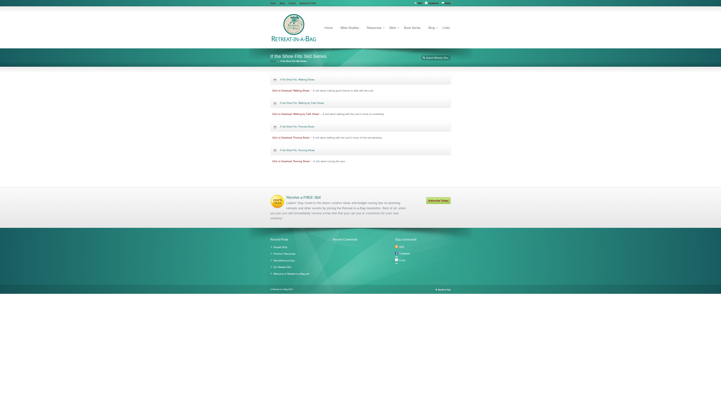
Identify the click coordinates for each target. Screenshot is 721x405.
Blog (431, 27)
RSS (420, 3)
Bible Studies (350, 27)
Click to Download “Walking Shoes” (291, 90)
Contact (292, 3)
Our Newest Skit (282, 267)
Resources (374, 27)
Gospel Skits (280, 247)
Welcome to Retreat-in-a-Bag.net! (291, 273)
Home (273, 3)
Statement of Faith (307, 3)
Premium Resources (284, 253)
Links (446, 27)
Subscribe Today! (438, 200)
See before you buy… (285, 260)
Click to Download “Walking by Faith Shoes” (296, 114)
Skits (392, 27)
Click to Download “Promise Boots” (291, 137)
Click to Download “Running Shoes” (291, 161)
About (282, 3)
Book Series (412, 27)
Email (448, 3)
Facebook (433, 3)
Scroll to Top (444, 290)
